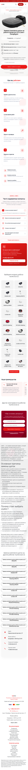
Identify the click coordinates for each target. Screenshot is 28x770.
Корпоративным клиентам (14, 756)
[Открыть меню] (25, 4)
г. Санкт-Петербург (5, 1)
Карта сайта (14, 722)
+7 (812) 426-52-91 (8, 257)
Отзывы (14, 752)
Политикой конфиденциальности (17, 73)
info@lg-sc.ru (15, 711)
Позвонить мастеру (14, 260)
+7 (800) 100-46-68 (12, 649)
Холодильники (14, 730)
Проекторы (14, 732)
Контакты (14, 755)
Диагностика (14, 754)
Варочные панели (14, 734)
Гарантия (14, 748)
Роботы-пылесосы (14, 738)
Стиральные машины (14, 731)
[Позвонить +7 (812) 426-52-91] (16, 4)
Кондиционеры (14, 735)
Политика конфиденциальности (14, 698)
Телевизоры (14, 728)
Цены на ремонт (14, 751)
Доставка (14, 746)
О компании (14, 745)
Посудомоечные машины (14, 739)
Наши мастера (14, 749)
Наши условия (14, 699)
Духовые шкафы (14, 737)
